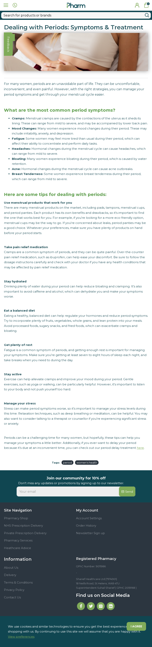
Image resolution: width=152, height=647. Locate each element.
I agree (136, 626)
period (67, 462)
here (140, 448)
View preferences (21, 636)
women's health (87, 462)
